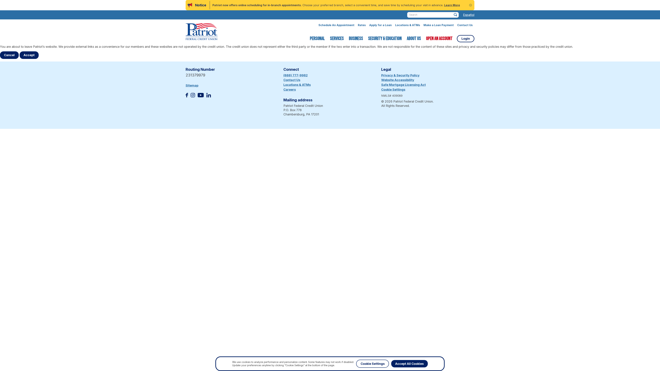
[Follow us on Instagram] (193, 96)
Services (337, 38)
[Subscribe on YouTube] (201, 96)
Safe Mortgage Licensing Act (403, 85)
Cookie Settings (393, 89)
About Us (414, 38)
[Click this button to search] (455, 14)
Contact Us (465, 25)
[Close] (470, 5)
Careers (289, 89)
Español (468, 15)
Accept (29, 55)
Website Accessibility (397, 80)
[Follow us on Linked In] (208, 96)
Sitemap (192, 85)
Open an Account (439, 38)
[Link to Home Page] (202, 32)
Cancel (9, 55)
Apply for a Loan (380, 25)
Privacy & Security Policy (400, 75)
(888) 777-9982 (295, 75)
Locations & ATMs (407, 25)
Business (356, 38)
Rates (362, 25)
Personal (317, 38)
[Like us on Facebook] (187, 96)
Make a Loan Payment (439, 25)
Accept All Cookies (409, 364)
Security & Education (385, 38)
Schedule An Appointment (336, 25)
